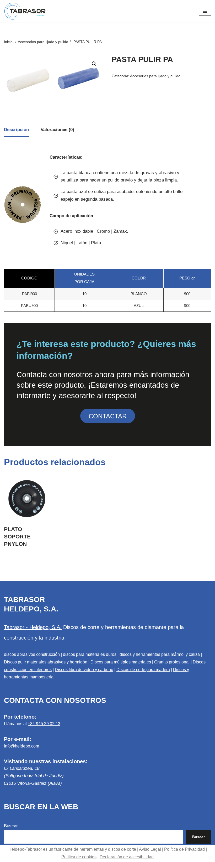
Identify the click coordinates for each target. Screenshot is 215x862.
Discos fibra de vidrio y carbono (84, 669)
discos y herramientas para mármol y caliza (160, 654)
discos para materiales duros (89, 654)
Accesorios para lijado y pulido (43, 42)
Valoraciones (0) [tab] (57, 129)
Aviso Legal (150, 849)
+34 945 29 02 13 (44, 723)
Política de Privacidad (184, 849)
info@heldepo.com (21, 746)
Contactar (108, 416)
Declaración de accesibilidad (127, 857)
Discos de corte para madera (143, 669)
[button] (94, 64)
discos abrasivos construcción (32, 654)
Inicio (8, 42)
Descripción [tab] (16, 129)
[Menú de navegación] (205, 11)
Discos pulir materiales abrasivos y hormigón (45, 662)
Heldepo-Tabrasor (25, 849)
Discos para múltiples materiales (120, 662)
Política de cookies (78, 857)
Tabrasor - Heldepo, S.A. (33, 627)
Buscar (11, 825)
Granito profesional (172, 662)
